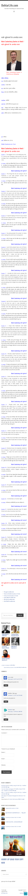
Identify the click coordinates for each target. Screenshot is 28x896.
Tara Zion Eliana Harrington (7, 789)
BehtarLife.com (9, 5)
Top (26, 894)
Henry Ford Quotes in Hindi (11, 595)
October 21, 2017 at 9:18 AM (15, 695)
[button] (14, 11)
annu (9, 677)
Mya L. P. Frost (4, 792)
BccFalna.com (4, 893)
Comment (4, 733)
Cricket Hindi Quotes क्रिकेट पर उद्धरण (16, 799)
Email (3, 759)
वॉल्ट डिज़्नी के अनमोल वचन (9, 601)
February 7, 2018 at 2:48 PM (15, 711)
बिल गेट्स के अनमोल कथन (9, 599)
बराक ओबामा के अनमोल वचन (9, 597)
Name (3, 752)
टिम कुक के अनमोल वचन (9, 592)
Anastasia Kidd (4, 785)
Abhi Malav (3, 795)
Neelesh (10, 709)
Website (3, 765)
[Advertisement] (14, 25)
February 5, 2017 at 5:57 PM (15, 679)
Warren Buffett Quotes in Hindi (12, 594)
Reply (6, 685)
